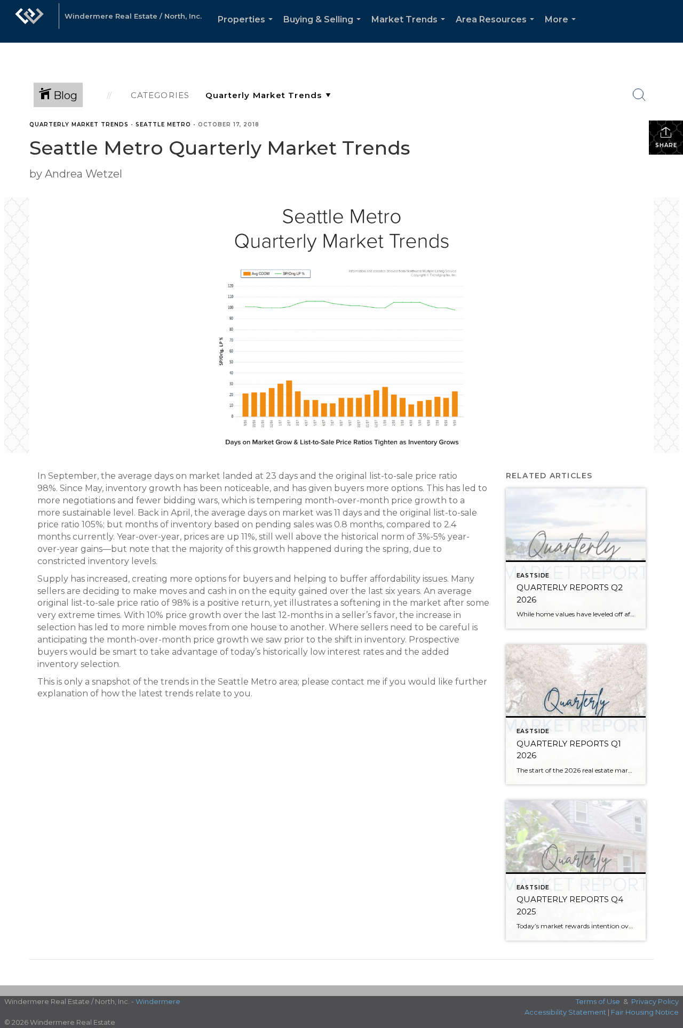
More (562, 28)
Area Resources (497, 28)
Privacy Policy (655, 1001)
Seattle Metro (163, 124)
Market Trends (410, 28)
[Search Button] (639, 95)
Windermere (158, 1001)
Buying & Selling (324, 28)
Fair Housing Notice (645, 1012)
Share (666, 145)
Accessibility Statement (565, 1012)
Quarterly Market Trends (79, 124)
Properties (247, 28)
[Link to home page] (29, 21)
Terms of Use (598, 1001)
